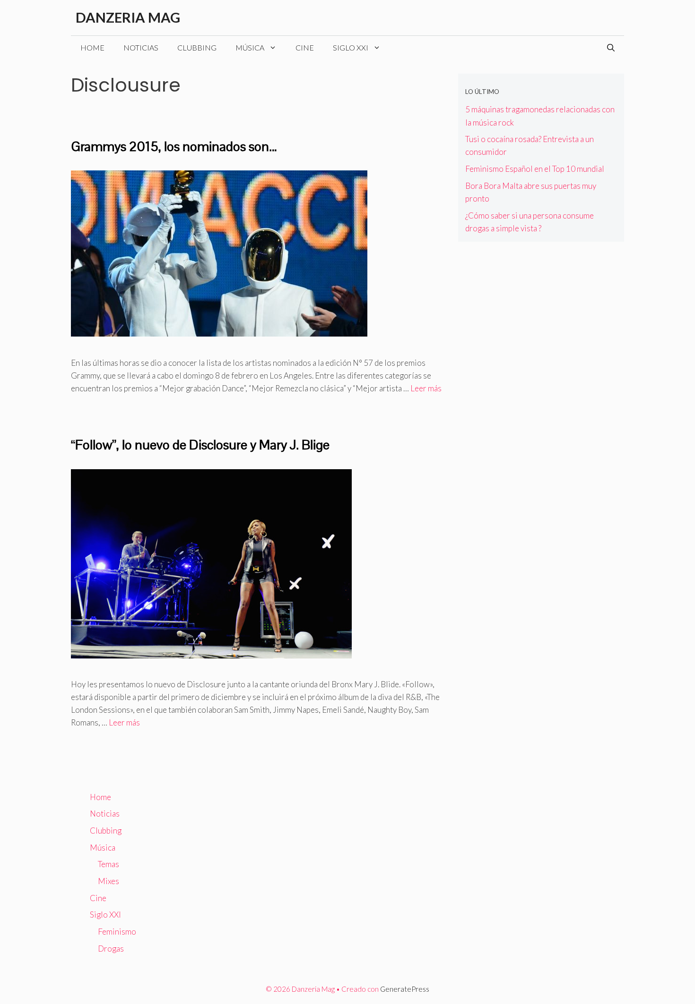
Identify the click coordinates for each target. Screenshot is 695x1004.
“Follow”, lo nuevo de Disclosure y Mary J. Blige (200, 444)
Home (92, 47)
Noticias (140, 47)
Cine (304, 47)
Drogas (111, 948)
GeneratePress (404, 989)
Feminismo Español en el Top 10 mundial (534, 169)
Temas (108, 864)
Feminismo (117, 932)
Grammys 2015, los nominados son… (174, 146)
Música (249, 47)
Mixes (108, 881)
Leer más (426, 388)
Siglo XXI (350, 47)
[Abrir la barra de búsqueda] (611, 47)
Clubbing (197, 47)
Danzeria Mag (128, 17)
